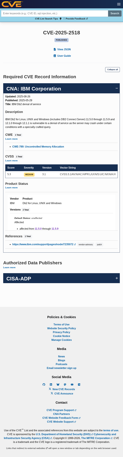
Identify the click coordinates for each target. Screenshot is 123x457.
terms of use (110, 430)
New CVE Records (63, 389)
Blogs (61, 360)
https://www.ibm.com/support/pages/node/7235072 (43, 244)
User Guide (64, 55)
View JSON (64, 49)
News (61, 356)
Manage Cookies (61, 340)
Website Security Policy (61, 328)
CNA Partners (61, 414)
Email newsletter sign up (61, 368)
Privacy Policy (61, 332)
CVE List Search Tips (46, 18)
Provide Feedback (76, 18)
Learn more (11, 139)
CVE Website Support (60, 421)
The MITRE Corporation (96, 438)
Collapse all (112, 69)
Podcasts (61, 364)
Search (115, 13)
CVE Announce (63, 393)
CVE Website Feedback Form (60, 418)
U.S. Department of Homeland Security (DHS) (63, 434)
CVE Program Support (60, 410)
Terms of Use (61, 324)
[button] (119, 4)
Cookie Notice (61, 336)
